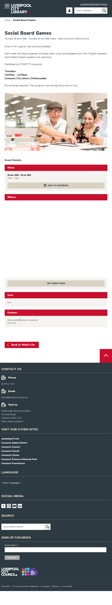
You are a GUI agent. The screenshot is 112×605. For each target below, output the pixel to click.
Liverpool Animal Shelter (14, 442)
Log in (69, 10)
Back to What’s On (23, 344)
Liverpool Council (10, 451)
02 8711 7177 (8, 384)
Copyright (45, 586)
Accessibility (67, 586)
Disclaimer (5, 586)
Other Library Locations (12, 421)
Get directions (56, 283)
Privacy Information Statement (26, 586)
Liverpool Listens (10, 455)
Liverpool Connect (10, 447)
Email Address (12, 545)
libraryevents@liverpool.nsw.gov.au (22, 320)
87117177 (11, 323)
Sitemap (55, 586)
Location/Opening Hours (93, 4)
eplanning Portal (10, 438)
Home (7, 20)
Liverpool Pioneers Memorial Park (19, 459)
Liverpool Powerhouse (13, 463)
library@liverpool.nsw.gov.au (14, 397)
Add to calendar (58, 185)
